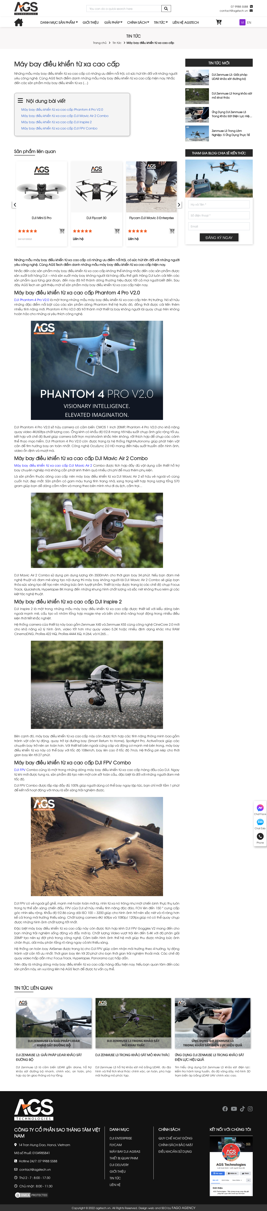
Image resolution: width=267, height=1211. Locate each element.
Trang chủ (100, 42)
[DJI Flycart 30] (96, 186)
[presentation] (14, 204)
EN (249, 22)
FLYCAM (116, 1145)
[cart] (219, 22)
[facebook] (225, 1109)
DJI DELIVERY (119, 1164)
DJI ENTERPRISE (121, 1138)
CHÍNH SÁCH (137, 22)
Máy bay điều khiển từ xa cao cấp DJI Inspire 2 (56, 122)
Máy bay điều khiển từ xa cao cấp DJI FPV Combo (59, 128)
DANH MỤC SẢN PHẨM (57, 22)
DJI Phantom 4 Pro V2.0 (31, 299)
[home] (26, 8)
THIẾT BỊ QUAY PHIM (124, 1158)
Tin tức (117, 42)
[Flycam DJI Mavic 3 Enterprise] (151, 186)
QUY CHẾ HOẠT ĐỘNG (176, 1138)
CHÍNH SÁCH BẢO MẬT (176, 1145)
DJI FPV (19, 769)
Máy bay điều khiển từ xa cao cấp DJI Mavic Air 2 (53, 465)
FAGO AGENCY (183, 1208)
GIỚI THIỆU (91, 22)
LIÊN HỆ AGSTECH (186, 22)
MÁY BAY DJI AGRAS (125, 1151)
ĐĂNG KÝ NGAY (219, 237)
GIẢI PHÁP (112, 22)
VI (242, 22)
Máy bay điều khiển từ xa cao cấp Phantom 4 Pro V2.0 (62, 109)
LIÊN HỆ (115, 1184)
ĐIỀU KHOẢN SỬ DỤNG (175, 1151)
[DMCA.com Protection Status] (31, 1194)
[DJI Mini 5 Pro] (41, 186)
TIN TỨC (159, 22)
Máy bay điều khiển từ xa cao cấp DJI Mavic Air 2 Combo (64, 115)
